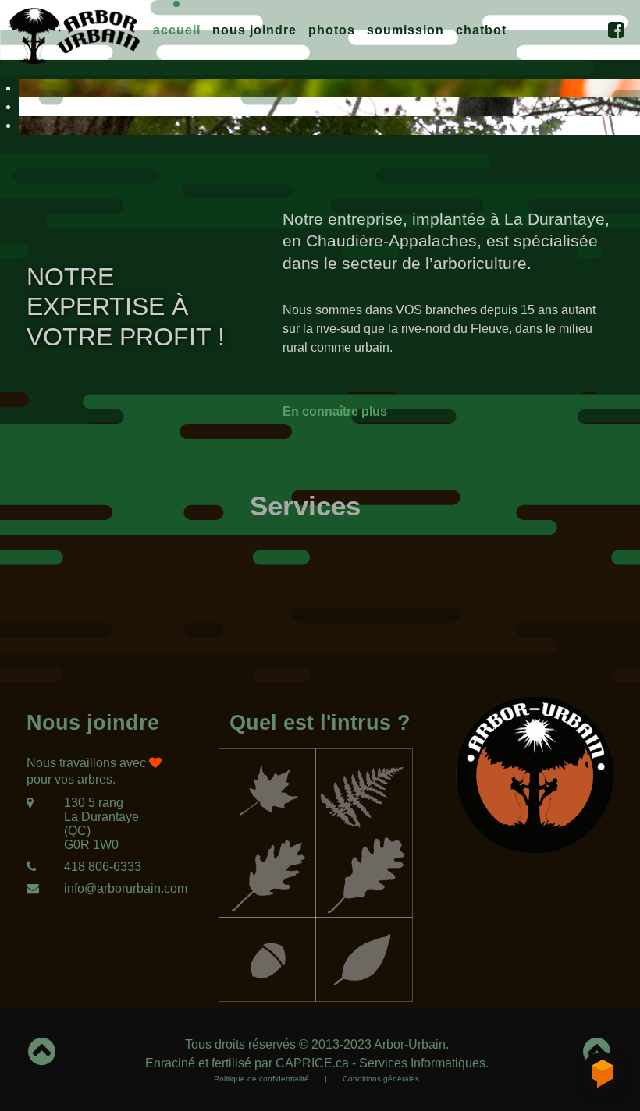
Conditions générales (381, 1078)
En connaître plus (335, 411)
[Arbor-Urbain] (74, 33)
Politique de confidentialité (261, 1078)
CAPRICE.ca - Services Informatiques (380, 1063)
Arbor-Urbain (410, 1044)
